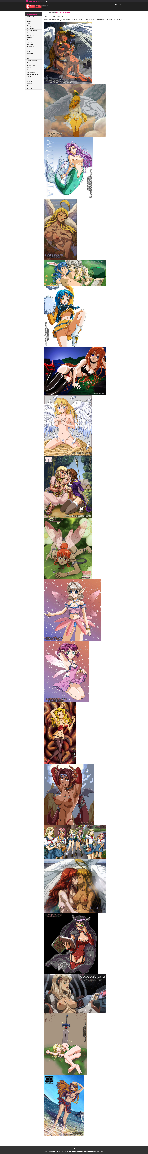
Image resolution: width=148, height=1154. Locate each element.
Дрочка (29, 51)
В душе (29, 40)
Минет (29, 76)
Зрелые (29, 58)
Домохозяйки (31, 49)
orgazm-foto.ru (56, 1151)
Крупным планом (32, 65)
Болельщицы (31, 28)
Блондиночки (31, 26)
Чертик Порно (31, 16)
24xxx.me (57, 1)
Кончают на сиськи (32, 63)
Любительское (31, 70)
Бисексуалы (30, 23)
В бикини (29, 37)
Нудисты (29, 81)
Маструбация (31, 72)
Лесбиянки (30, 67)
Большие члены (31, 33)
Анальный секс (31, 19)
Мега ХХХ (29, 88)
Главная (49, 12)
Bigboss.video (48, 1)
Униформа (30, 86)
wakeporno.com (118, 4)
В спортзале (30, 46)
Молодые (30, 79)
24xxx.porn (71, 1148)
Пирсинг (29, 83)
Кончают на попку (32, 60)
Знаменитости (31, 56)
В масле (29, 42)
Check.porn (78, 1148)
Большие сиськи (32, 30)
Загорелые (30, 53)
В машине (30, 44)
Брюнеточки (30, 35)
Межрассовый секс (33, 74)
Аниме (54, 12)
